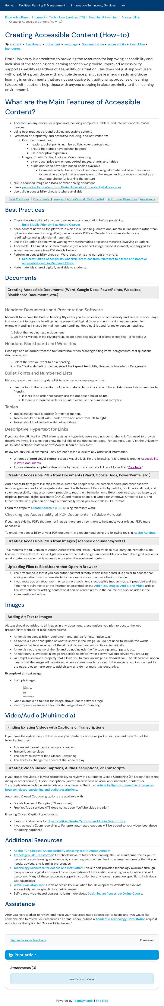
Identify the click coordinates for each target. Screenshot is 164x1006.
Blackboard (33, 44)
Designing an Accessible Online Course (115, 893)
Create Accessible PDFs (48, 508)
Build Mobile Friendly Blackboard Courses (51, 225)
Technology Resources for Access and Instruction (48, 868)
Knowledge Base (16, 17)
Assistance (147, 199)
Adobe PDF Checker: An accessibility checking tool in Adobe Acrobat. (62, 851)
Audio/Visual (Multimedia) (85, 199)
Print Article (25, 954)
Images (59, 199)
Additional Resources (122, 199)
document (53, 44)
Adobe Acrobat (144, 533)
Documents (42, 199)
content (15, 44)
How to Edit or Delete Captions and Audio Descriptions (87, 821)
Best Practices (19, 199)
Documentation (93, 44)
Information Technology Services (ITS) (58, 17)
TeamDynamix (83, 1001)
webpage (71, 44)
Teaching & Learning (103, 17)
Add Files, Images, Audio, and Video (119, 586)
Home (9, 5)
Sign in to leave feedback (28, 940)
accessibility (117, 44)
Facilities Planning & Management (42, 5)
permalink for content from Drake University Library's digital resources (71, 187)
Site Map (102, 1001)
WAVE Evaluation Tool (29, 885)
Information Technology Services (93, 5)
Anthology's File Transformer (33, 855)
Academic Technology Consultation (120, 919)
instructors (12, 48)
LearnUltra (137, 44)
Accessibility (131, 17)
